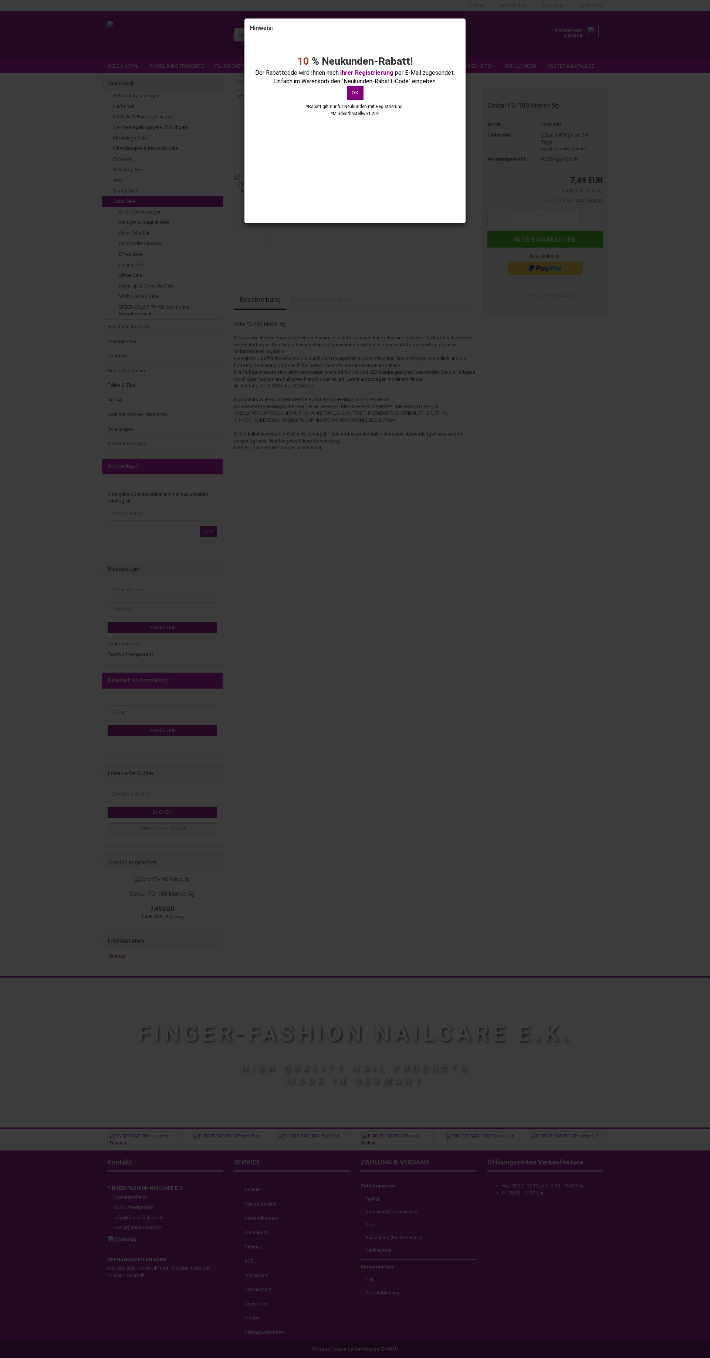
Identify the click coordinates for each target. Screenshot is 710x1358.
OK (355, 92)
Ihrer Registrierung (366, 72)
